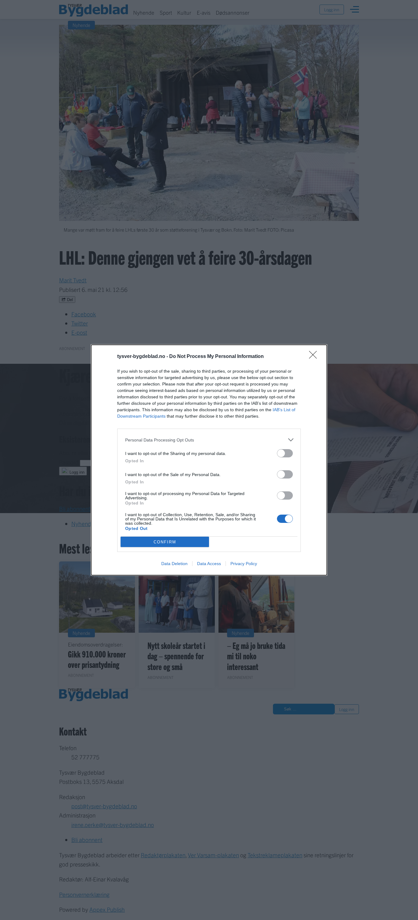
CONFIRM (165, 542)
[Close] (315, 357)
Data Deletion (174, 563)
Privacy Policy (243, 563)
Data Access (209, 563)
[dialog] (209, 460)
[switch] (285, 453)
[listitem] (209, 440)
